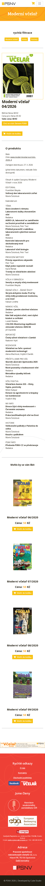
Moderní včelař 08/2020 (22, 645)
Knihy (24, 39)
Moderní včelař (12, 39)
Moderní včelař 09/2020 (22, 709)
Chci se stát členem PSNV (15, 123)
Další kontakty (22, 860)
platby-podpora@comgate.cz (17, 840)
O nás (22, 768)
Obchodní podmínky (22, 777)
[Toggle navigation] (39, 3)
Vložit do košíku (13, 133)
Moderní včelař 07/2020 (22, 581)
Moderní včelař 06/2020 (22, 517)
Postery (34, 39)
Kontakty (22, 773)
